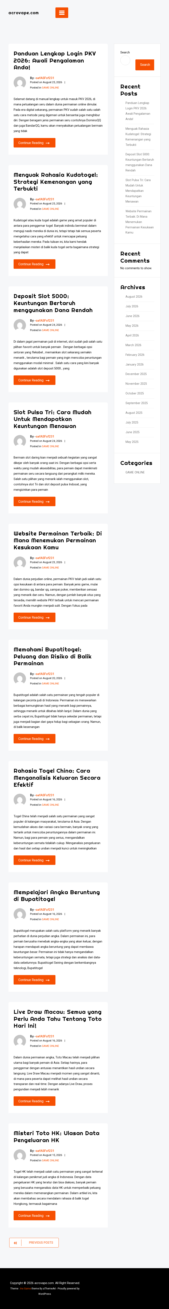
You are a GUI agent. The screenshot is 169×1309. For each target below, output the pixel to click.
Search (125, 52)
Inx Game (25, 1288)
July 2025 (132, 422)
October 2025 (135, 393)
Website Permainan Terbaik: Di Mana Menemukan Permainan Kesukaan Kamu (58, 540)
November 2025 (136, 384)
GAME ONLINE (50, 87)
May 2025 (132, 442)
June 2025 (133, 432)
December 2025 (136, 374)
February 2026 (135, 355)
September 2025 (137, 403)
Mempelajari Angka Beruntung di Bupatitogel (57, 895)
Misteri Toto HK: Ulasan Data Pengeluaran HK (57, 1136)
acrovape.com (23, 12)
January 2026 (135, 364)
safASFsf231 (45, 78)
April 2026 (132, 335)
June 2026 (133, 316)
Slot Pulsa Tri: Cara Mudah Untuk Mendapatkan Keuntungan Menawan (53, 418)
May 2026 (132, 326)
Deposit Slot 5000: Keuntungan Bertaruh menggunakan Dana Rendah (53, 302)
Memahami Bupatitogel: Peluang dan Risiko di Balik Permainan (53, 656)
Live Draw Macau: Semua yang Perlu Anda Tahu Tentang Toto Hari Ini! (58, 1018)
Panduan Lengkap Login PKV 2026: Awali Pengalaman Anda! (55, 60)
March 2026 (133, 345)
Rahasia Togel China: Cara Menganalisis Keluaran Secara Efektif (57, 777)
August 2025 (134, 413)
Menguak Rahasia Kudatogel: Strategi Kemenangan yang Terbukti (56, 181)
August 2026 (134, 296)
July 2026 (132, 306)
